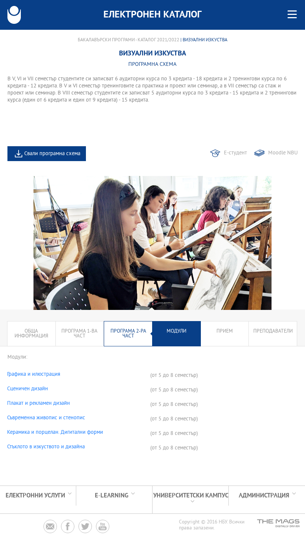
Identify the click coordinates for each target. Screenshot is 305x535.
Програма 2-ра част (128, 333)
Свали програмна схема (52, 153)
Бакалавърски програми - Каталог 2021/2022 (128, 40)
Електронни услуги (35, 496)
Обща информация (31, 333)
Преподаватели (273, 331)
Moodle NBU (283, 153)
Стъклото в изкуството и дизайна (46, 447)
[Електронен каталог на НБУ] (14, 15)
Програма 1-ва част (79, 333)
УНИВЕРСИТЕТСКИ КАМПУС (190, 496)
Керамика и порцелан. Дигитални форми (55, 432)
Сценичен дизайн (27, 389)
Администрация (264, 496)
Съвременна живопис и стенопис (46, 418)
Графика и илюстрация (33, 374)
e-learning (111, 496)
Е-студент (235, 153)
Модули (176, 331)
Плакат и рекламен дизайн (38, 403)
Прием (224, 331)
